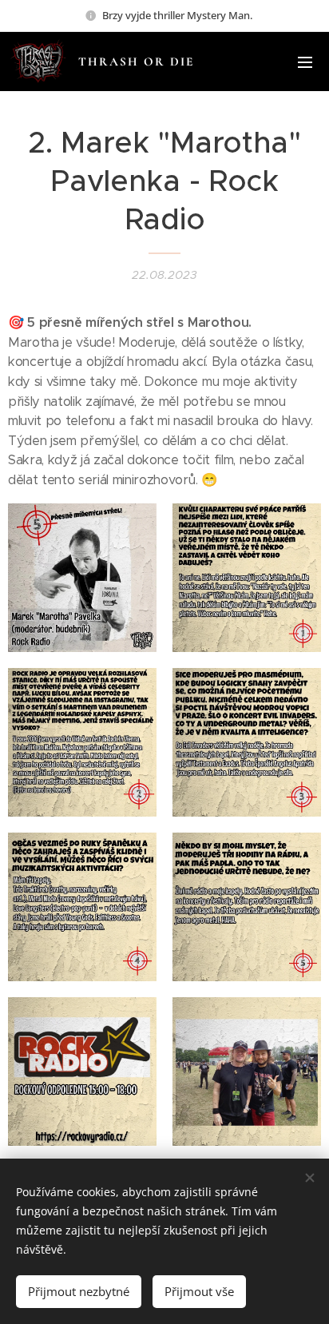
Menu (305, 62)
